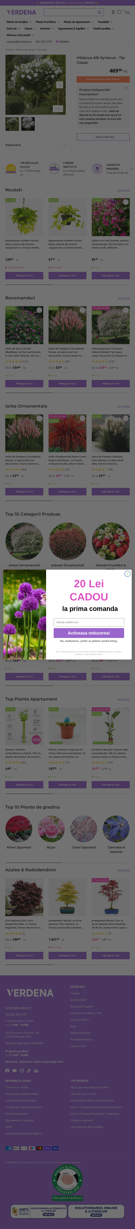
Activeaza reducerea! (89, 633)
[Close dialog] (127, 574)
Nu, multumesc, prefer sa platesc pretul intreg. (89, 641)
